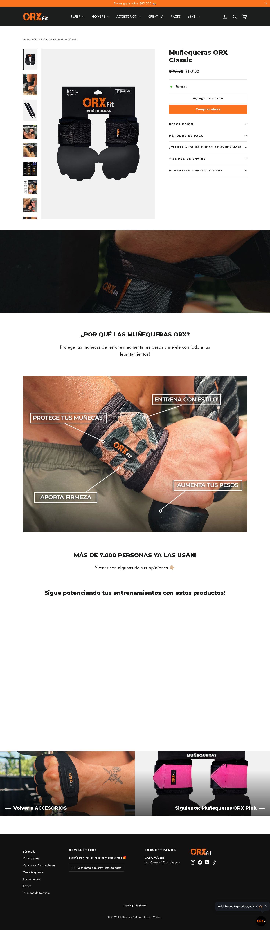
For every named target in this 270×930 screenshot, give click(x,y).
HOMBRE (99, 16)
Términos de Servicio (36, 893)
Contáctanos (31, 858)
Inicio (26, 39)
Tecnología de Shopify (135, 905)
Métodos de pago (186, 135)
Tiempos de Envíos (187, 158)
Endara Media (152, 917)
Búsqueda (29, 851)
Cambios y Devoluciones (39, 865)
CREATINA (155, 16)
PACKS (176, 16)
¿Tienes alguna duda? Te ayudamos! (205, 147)
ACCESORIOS (127, 16)
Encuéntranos (31, 879)
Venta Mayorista (33, 872)
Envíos (27, 886)
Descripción (181, 124)
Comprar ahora (208, 109)
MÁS (192, 16)
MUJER (76, 16)
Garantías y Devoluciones (196, 170)
